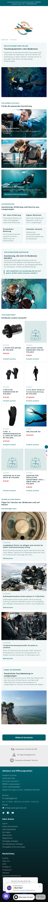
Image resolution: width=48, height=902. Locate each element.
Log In (4, 823)
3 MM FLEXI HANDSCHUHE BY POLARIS (10, 392)
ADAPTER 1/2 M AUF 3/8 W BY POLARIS (11, 477)
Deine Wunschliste (10, 826)
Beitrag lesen (8, 558)
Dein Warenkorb (9, 829)
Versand (5, 873)
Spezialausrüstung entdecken (16, 194)
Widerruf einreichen (24, 737)
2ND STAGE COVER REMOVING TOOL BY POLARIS (35, 350)
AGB (4, 864)
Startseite (4, 39)
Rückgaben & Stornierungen (13, 847)
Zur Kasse (6, 832)
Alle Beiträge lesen (9, 509)
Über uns (6, 861)
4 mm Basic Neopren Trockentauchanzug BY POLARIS (35, 392)
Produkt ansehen (9, 359)
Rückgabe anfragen (10, 841)
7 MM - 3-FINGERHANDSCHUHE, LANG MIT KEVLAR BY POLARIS (12, 435)
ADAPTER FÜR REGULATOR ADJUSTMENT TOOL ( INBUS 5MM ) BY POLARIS (35, 480)
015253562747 (11, 798)
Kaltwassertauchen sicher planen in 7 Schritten (24, 596)
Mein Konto (7, 835)
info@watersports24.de (15, 808)
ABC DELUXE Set (33, 431)
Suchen (5, 858)
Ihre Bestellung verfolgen (12, 844)
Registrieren (7, 838)
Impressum (7, 870)
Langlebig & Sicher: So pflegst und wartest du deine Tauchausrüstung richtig (23, 546)
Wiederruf (6, 867)
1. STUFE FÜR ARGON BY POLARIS (12, 349)
